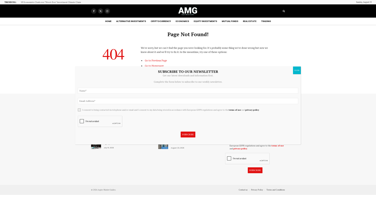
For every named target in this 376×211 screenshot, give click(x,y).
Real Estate (249, 21)
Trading (266, 21)
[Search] (283, 11)
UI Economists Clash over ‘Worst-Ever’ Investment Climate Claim (51, 2)
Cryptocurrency (161, 21)
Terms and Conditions (275, 189)
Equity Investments (205, 21)
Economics (182, 21)
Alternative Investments (131, 21)
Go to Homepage (154, 65)
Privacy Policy (257, 189)
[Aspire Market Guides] (188, 11)
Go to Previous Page (156, 60)
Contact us (243, 189)
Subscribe (255, 170)
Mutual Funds (230, 21)
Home (108, 21)
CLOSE (297, 70)
